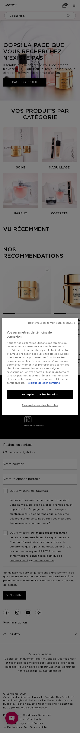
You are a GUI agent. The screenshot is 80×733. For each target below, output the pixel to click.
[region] (40, 366)
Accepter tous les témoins (40, 395)
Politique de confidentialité (43, 383)
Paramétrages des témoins (40, 405)
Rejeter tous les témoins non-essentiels (51, 323)
